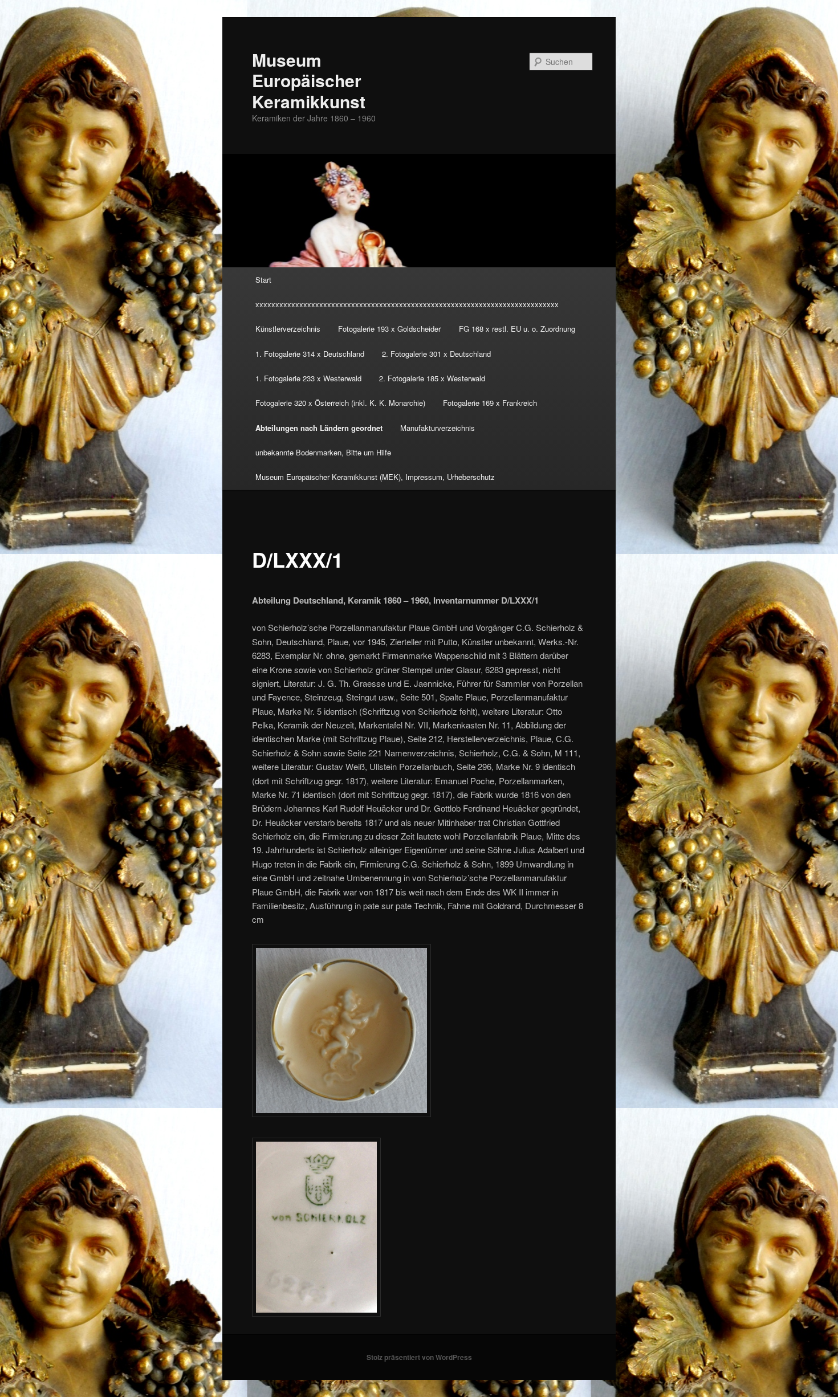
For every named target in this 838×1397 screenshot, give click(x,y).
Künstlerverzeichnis (287, 328)
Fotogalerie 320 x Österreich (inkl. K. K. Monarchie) (340, 402)
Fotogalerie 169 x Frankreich (490, 402)
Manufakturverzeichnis (437, 427)
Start (263, 279)
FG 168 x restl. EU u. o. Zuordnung (517, 328)
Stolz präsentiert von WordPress (419, 1357)
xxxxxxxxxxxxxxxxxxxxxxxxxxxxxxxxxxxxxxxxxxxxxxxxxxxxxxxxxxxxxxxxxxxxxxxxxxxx (407, 304)
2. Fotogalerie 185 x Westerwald (432, 378)
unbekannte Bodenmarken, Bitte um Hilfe (323, 452)
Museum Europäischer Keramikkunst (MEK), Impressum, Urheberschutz (375, 476)
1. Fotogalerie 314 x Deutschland (309, 353)
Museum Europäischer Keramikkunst (308, 80)
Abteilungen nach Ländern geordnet (319, 427)
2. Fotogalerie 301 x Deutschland (436, 353)
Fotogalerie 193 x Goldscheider (389, 328)
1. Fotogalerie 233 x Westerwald (308, 378)
